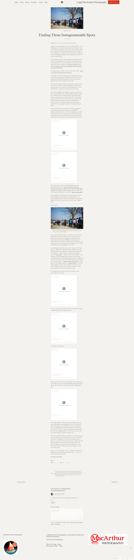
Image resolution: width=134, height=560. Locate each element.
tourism (77, 474)
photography (57, 474)
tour (74, 474)
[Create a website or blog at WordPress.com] (130, 548)
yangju (63, 475)
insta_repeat (76, 472)
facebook (73, 471)
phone (73, 473)
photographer (79, 473)
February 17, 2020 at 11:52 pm (59, 494)
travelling (59, 475)
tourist (79, 474)
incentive (56, 472)
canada (63, 471)
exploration (70, 471)
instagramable (66, 472)
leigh (56, 473)
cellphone (66, 471)
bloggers (60, 471)
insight (59, 472)
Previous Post (21, 482)
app (58, 471)
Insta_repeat (58, 254)
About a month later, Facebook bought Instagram (67, 71)
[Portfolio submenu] (37, 2)
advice (56, 471)
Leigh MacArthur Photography (92, 2)
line (57, 473)
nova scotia (67, 473)
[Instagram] (3, 537)
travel (81, 474)
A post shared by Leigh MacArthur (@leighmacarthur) (64, 304)
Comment (79, 518)
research (61, 474)
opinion (71, 473)
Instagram (62, 472)
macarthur (60, 473)
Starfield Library (72, 263)
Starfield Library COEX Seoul (71, 261)
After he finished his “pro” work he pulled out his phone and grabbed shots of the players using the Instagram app (66, 66)
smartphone (72, 474)
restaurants (64, 474)
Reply (53, 502)
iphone (79, 472)
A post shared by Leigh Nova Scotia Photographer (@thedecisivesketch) (64, 148)
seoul (67, 474)
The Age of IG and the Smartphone (59, 493)
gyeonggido (79, 471)
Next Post (114, 482)
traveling (56, 475)
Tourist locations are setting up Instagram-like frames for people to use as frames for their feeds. (67, 187)
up (61, 475)
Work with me (113, 2)
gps (76, 471)
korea (81, 472)
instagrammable (71, 472)
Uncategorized (53, 473)
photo (75, 473)
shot (69, 474)
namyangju (63, 473)
